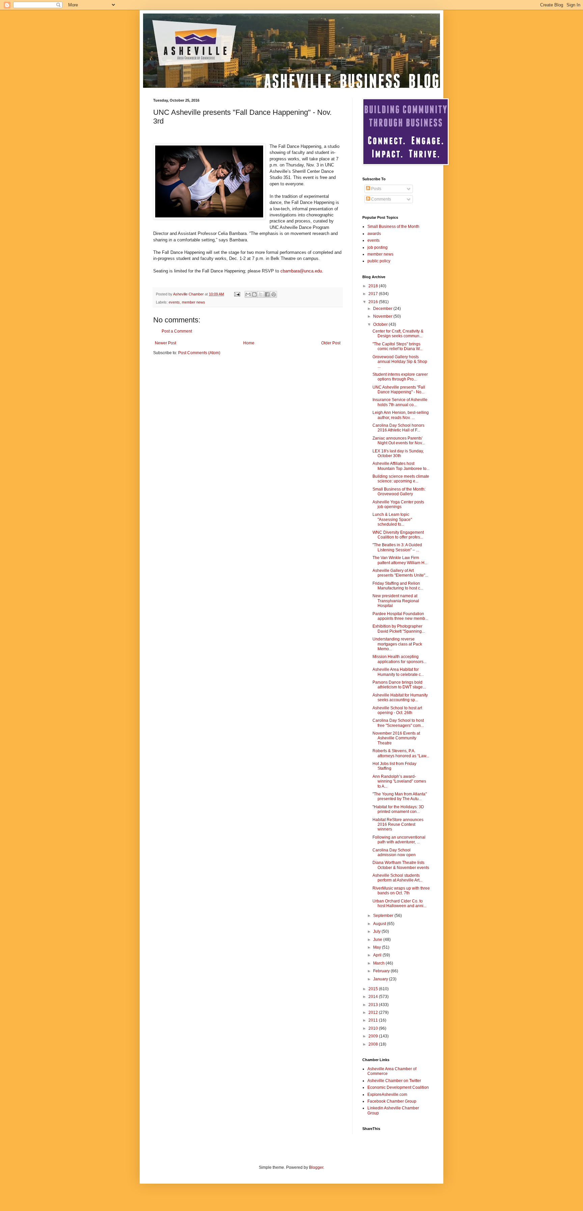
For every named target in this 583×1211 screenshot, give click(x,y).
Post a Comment (177, 331)
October (381, 324)
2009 (373, 1036)
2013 (373, 1004)
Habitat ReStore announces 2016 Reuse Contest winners (397, 824)
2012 (373, 1012)
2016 (373, 301)
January (381, 979)
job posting (377, 247)
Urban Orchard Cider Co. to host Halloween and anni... (399, 903)
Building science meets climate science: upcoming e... (400, 478)
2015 (373, 988)
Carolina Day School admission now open (394, 852)
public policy (378, 261)
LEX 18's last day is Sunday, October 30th (398, 453)
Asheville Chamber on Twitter (394, 1080)
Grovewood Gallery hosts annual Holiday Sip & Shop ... (399, 361)
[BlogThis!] (254, 294)
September (383, 915)
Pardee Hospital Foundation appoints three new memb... (400, 616)
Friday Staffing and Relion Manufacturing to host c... (397, 585)
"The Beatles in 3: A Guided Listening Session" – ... (397, 547)
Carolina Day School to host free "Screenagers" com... (398, 723)
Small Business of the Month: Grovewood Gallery (398, 491)
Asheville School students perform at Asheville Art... (397, 878)
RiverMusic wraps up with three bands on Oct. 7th (401, 890)
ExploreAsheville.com (387, 1094)
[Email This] (248, 294)
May (377, 947)
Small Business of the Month (393, 226)
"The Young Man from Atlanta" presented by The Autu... (399, 796)
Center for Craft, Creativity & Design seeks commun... (397, 333)
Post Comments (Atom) (199, 352)
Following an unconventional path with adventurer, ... (398, 839)
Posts (375, 188)
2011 (373, 1020)
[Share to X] (260, 294)
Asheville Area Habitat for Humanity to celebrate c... (398, 672)
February (382, 971)
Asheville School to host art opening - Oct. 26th (397, 710)
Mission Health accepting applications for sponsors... (399, 659)
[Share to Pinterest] (273, 294)
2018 (373, 286)
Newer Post (165, 343)
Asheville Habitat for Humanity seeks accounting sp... (400, 697)
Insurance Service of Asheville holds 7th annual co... (399, 402)
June (378, 939)
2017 (373, 293)
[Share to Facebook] (267, 294)
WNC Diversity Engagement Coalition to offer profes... (398, 534)
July (377, 931)
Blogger (316, 1167)
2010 (373, 1028)
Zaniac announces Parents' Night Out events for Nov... (398, 440)
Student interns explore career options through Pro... (400, 376)
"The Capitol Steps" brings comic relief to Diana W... (397, 346)
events (174, 302)
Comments (380, 199)
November (383, 316)
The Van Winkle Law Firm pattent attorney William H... (399, 560)
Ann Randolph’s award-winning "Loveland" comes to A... (399, 781)
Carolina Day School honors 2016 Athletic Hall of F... (398, 427)
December (383, 308)
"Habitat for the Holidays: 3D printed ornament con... (398, 809)
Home (248, 343)
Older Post (330, 343)
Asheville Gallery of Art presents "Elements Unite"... (400, 573)
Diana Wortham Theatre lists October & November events (400, 865)
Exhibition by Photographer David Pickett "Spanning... (398, 628)
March (379, 963)
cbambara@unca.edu (301, 270)
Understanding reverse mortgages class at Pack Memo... (397, 644)
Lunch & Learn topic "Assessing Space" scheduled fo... (392, 519)
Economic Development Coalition (398, 1087)
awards (374, 233)
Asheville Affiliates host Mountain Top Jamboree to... (400, 466)
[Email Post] (236, 294)
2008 (373, 1044)
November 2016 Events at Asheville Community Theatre (396, 738)
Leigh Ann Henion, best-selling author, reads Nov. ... (400, 415)
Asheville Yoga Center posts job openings (398, 504)
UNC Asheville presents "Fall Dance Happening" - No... (398, 389)
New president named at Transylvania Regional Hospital (395, 601)
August (380, 923)
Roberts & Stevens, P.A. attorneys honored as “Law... (400, 753)
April (378, 955)
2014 (373, 996)
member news (193, 302)
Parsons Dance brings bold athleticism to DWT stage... (399, 684)
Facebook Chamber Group (391, 1101)
